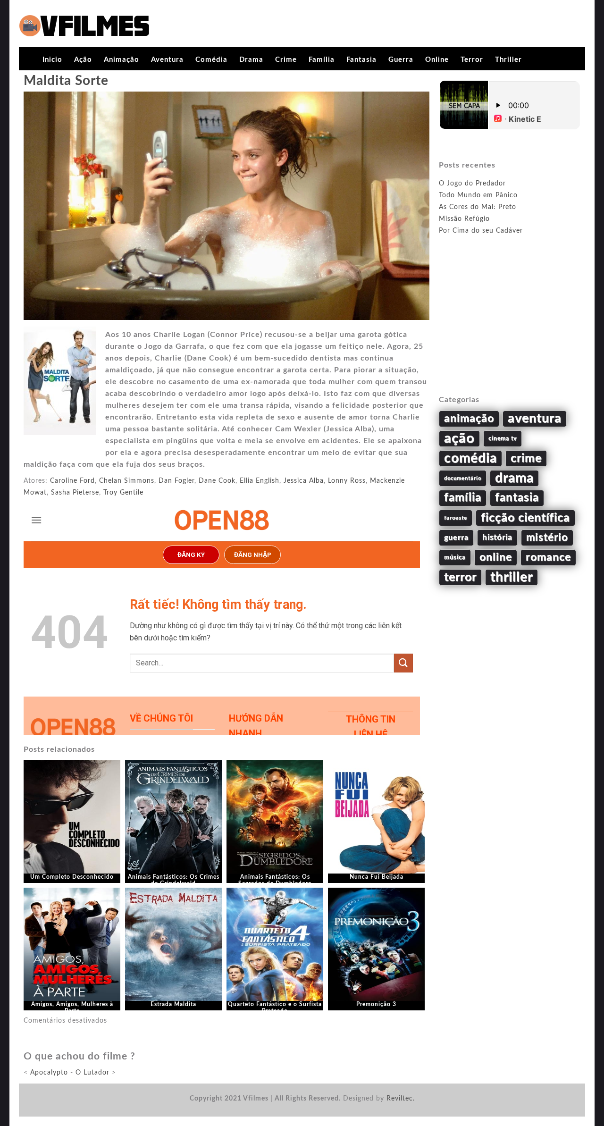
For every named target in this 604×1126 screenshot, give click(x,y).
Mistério (547, 537)
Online (437, 59)
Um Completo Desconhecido (72, 877)
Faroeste (455, 518)
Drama (251, 59)
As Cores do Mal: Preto (477, 207)
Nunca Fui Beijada (376, 877)
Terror (472, 59)
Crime (286, 59)
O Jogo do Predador (472, 183)
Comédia (211, 59)
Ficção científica (525, 518)
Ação (83, 59)
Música (455, 557)
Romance (548, 557)
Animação (121, 59)
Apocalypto (49, 1072)
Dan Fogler (176, 481)
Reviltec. (400, 1098)
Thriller (508, 59)
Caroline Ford (72, 481)
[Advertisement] (509, 326)
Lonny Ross (347, 481)
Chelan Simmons (126, 481)
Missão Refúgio (464, 219)
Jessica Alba (304, 481)
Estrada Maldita (173, 1004)
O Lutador (92, 1072)
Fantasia (361, 59)
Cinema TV (502, 438)
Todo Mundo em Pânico (478, 195)
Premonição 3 (376, 1004)
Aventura (167, 59)
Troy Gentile (123, 492)
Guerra (400, 59)
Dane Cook (217, 481)
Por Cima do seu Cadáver (481, 230)
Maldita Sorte (66, 80)
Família (322, 59)
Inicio (52, 59)
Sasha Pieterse (75, 492)
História (497, 537)
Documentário (462, 478)
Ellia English (259, 481)
